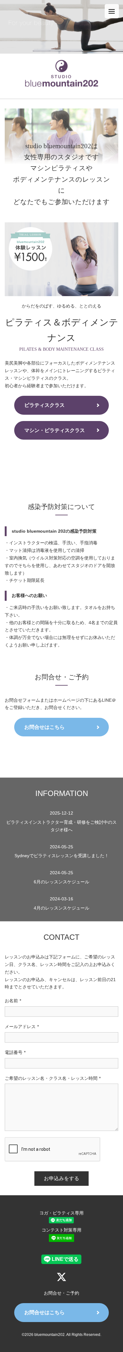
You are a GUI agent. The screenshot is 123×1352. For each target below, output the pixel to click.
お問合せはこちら (44, 727)
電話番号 (15, 1052)
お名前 (13, 1000)
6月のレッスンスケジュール (61, 877)
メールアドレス (22, 1026)
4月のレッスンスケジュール (61, 903)
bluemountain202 (49, 1334)
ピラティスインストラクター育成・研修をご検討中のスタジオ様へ (61, 821)
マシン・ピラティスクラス (54, 430)
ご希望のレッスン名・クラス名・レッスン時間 (53, 1078)
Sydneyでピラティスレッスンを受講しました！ (62, 851)
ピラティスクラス (44, 405)
